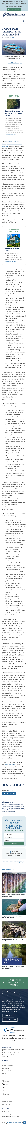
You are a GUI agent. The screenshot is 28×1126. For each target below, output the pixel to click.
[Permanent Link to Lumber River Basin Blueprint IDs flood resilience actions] (14, 954)
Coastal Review (7, 1)
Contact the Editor (7, 1101)
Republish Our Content (8, 1070)
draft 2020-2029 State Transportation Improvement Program (12, 144)
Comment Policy (6, 1114)
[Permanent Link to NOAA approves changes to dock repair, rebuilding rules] (14, 929)
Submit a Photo (6, 1104)
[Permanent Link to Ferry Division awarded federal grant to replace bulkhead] (14, 882)
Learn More (8, 1016)
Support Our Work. (14, 10)
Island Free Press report (15, 63)
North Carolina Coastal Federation (11, 1052)
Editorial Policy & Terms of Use (10, 1116)
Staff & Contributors (7, 1065)
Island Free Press (10, 765)
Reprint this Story (9, 793)
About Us (4, 1063)
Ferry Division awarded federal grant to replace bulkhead (13, 895)
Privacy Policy (5, 1111)
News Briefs (11, 790)
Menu (24, 20)
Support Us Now (10, 1020)
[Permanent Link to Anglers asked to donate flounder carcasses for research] (14, 907)
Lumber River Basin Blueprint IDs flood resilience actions (13, 967)
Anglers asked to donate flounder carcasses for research (12, 916)
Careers (4, 1073)
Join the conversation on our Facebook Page (14, 854)
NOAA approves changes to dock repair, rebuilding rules (14, 940)
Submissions (5, 1068)
